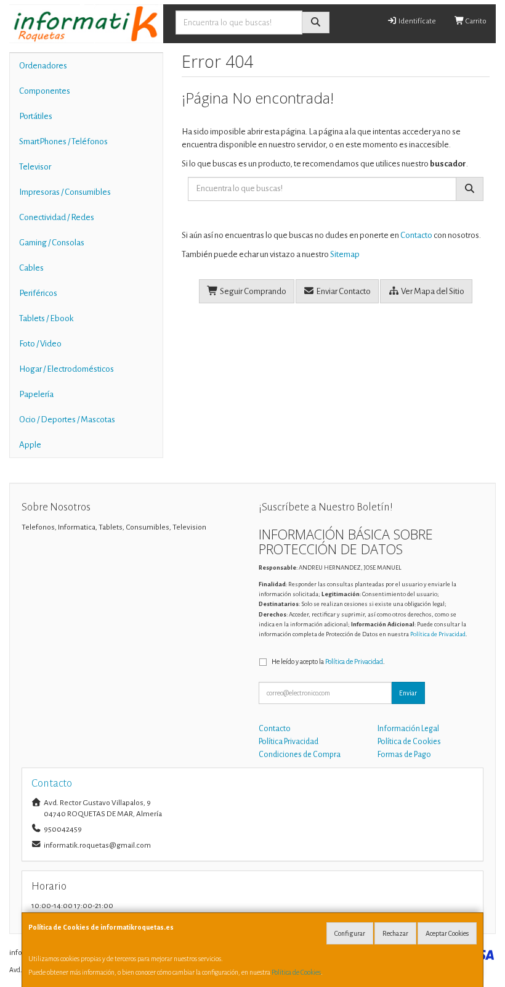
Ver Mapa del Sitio (432, 291)
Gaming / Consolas (51, 242)
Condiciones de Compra (300, 754)
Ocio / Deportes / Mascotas (67, 419)
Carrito (475, 21)
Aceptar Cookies (447, 933)
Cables (31, 267)
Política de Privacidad (438, 634)
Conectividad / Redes (56, 217)
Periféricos (38, 293)
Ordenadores (43, 65)
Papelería (36, 394)
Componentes (44, 91)
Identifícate (416, 21)
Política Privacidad (288, 741)
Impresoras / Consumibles (65, 192)
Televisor (35, 166)
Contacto (416, 235)
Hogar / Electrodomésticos (66, 369)
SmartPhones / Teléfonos (63, 141)
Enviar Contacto (343, 291)
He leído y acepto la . (328, 661)
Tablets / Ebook (46, 318)
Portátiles (35, 116)
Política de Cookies (296, 972)
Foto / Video (40, 343)
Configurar (349, 933)
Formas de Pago (404, 754)
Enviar (408, 693)
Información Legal (408, 728)
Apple (30, 444)
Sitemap (345, 254)
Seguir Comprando (252, 291)
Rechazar (395, 933)
